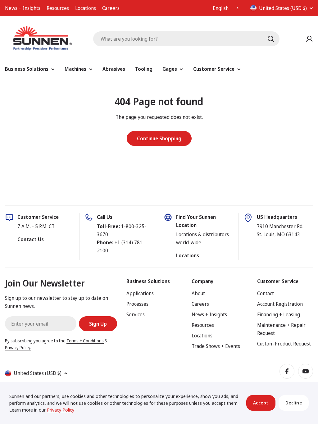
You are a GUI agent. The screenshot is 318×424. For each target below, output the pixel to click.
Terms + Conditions (85, 341)
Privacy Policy (60, 410)
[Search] (271, 39)
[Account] (309, 39)
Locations (85, 8)
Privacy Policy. (18, 347)
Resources (58, 8)
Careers (111, 8)
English (221, 8)
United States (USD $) (283, 8)
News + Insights (22, 8)
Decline (293, 403)
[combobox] (226, 8)
